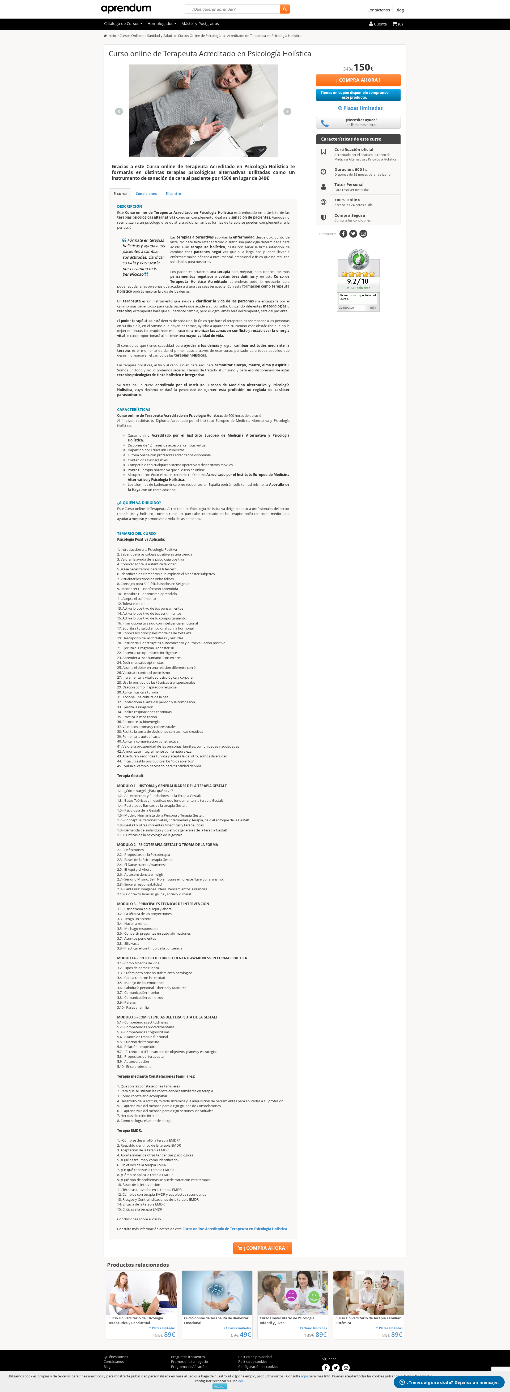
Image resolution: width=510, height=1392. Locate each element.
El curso (120, 193)
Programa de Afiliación (189, 1366)
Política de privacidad (255, 1356)
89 (169, 1334)
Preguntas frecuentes (188, 1356)
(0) (400, 24)
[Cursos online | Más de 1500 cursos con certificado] (126, 8)
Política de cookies (252, 1361)
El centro (173, 193)
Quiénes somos (116, 1356)
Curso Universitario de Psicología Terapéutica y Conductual (135, 1320)
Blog (400, 9)
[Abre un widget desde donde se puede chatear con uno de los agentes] (449, 1382)
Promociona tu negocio (189, 1361)
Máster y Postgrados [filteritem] (200, 23)
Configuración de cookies (258, 1366)
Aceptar (220, 1386)
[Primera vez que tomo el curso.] (358, 279)
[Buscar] (285, 9)
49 (245, 1334)
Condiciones (146, 193)
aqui (304, 1376)
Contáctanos (378, 9)
